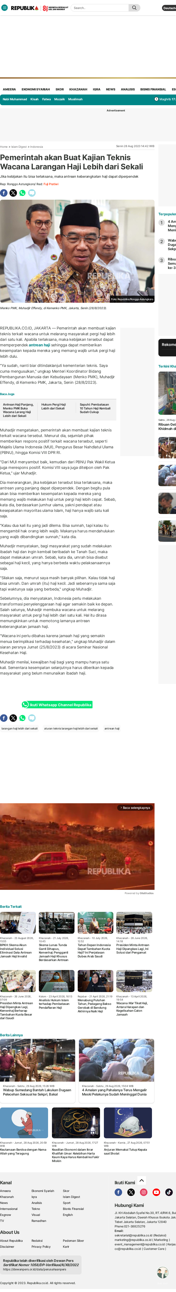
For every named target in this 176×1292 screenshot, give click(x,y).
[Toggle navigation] (4, 7)
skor (60, 89)
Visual (36, 1215)
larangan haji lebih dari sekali (20, 728)
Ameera (5, 1191)
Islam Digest (19, 146)
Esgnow (5, 1215)
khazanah (78, 89)
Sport (66, 1203)
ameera (9, 89)
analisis (128, 89)
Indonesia (36, 146)
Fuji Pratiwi (51, 184)
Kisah (34, 99)
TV (2, 1221)
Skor (66, 1191)
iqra (96, 89)
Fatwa (46, 99)
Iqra (34, 1197)
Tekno (36, 1209)
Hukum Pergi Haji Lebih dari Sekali (53, 406)
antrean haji (39, 345)
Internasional (8, 1209)
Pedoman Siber (73, 1240)
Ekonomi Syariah (36, 89)
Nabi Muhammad (15, 99)
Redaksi (37, 1240)
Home (4, 146)
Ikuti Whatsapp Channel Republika (60, 705)
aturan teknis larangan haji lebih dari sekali (71, 728)
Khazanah (7, 1197)
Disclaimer (7, 1246)
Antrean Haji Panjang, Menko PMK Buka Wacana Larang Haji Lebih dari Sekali (18, 410)
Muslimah (75, 99)
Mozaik (59, 99)
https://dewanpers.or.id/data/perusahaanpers (34, 1269)
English (68, 1215)
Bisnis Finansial (153, 89)
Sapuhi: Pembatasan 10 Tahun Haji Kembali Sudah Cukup (95, 408)
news (110, 89)
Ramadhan (39, 1221)
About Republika (11, 1240)
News (4, 1203)
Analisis (37, 1203)
